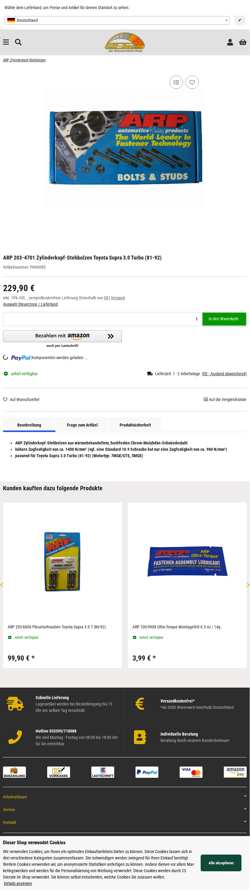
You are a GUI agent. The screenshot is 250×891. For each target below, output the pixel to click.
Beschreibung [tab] (29, 425)
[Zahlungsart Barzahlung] (14, 771)
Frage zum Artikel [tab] (82, 425)
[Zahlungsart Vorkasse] (58, 771)
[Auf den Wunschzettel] (192, 82)
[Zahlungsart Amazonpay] (235, 771)
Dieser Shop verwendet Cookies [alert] (34, 842)
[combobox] (117, 20)
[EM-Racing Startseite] (125, 41)
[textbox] (117, 20)
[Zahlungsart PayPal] (147, 771)
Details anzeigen (18, 883)
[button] (230, 42)
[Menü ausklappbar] (6, 42)
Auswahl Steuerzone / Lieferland (30, 304)
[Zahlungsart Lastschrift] (102, 771)
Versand (118, 297)
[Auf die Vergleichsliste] (176, 82)
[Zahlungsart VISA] (191, 771)
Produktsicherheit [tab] (135, 425)
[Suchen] (18, 42)
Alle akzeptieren (221, 863)
